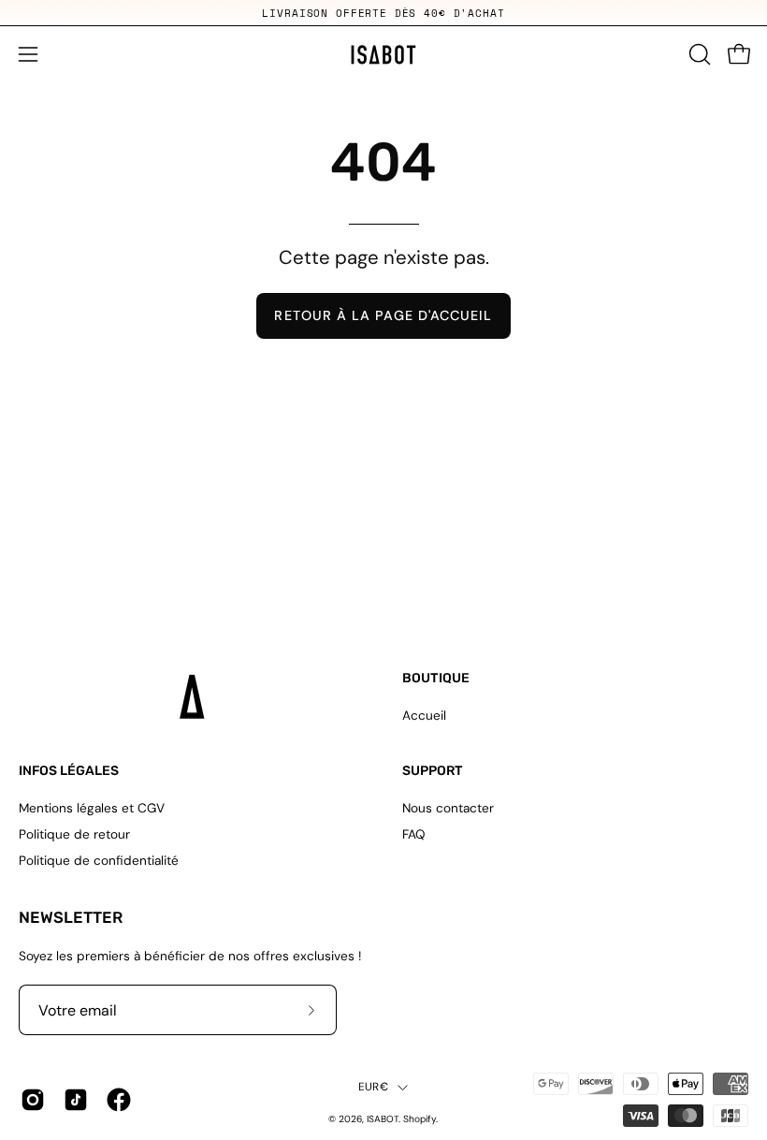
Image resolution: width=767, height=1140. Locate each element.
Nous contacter (448, 808)
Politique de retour (74, 834)
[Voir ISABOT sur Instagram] (33, 1100)
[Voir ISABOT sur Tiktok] (76, 1100)
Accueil (424, 715)
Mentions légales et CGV (92, 808)
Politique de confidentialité (99, 861)
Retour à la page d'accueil (383, 315)
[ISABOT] (383, 55)
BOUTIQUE (436, 678)
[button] (698, 54)
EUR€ (373, 1086)
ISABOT (382, 1119)
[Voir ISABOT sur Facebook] (119, 1100)
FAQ (414, 834)
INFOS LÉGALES (69, 771)
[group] (383, 12)
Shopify (419, 1119)
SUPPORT (432, 771)
